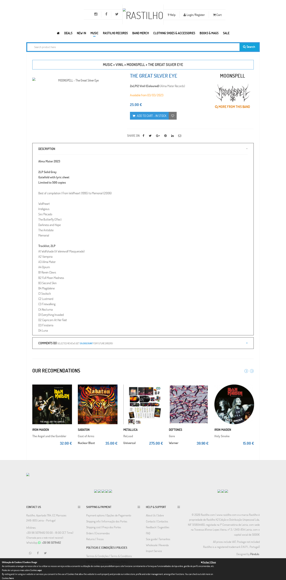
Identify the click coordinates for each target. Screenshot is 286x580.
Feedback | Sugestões (157, 527)
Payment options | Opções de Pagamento (108, 515)
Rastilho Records (115, 33)
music (107, 64)
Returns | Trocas (95, 539)
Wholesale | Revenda (157, 545)
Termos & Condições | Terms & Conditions (109, 556)
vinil (120, 64)
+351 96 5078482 (51, 542)
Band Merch (140, 33)
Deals (68, 33)
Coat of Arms (86, 436)
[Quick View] (68, 391)
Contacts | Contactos (157, 521)
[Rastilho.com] (58, 33)
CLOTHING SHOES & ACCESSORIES (174, 33)
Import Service (154, 551)
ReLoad (128, 436)
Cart (219, 15)
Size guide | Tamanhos (158, 539)
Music (94, 33)
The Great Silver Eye (165, 64)
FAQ (148, 533)
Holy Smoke (222, 436)
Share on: (133, 135)
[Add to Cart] (68, 383)
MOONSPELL (136, 64)
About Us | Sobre (155, 515)
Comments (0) (75, 343)
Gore (172, 436)
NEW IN (81, 33)
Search (250, 47)
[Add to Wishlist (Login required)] (173, 116)
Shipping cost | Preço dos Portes (103, 527)
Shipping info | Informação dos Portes (106, 521)
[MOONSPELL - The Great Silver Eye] (76, 80)
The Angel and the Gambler (49, 436)
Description (46, 149)
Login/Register (195, 15)
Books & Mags (209, 33)
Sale (226, 33)
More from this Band (234, 106)
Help (172, 15)
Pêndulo (254, 554)
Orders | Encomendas (98, 533)
